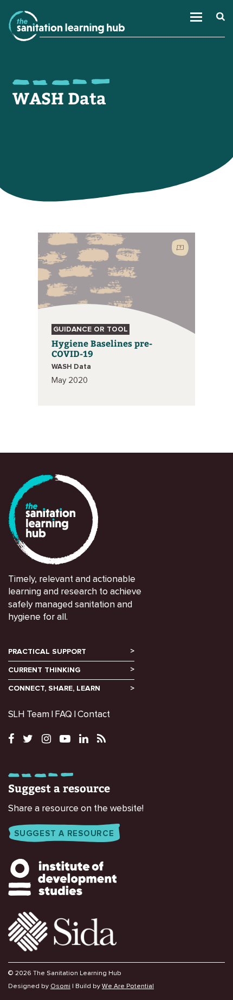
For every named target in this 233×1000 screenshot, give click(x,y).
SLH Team (28, 714)
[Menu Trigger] (211, 14)
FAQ (63, 714)
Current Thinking (44, 670)
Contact (93, 714)
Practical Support (47, 651)
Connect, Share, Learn (54, 688)
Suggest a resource (64, 834)
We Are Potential (128, 986)
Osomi (60, 986)
